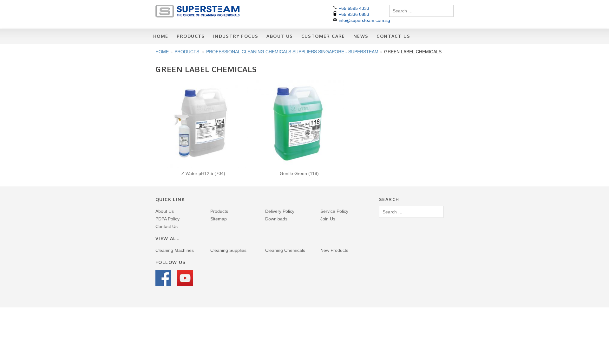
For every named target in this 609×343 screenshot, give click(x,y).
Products (191, 36)
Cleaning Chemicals (285, 250)
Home (160, 36)
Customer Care (323, 36)
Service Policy (334, 211)
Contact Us (393, 36)
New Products (334, 250)
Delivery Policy (279, 211)
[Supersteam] (197, 15)
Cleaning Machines (174, 250)
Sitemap (218, 218)
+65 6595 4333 (354, 8)
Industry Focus (236, 36)
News (361, 36)
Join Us (327, 218)
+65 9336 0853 (354, 14)
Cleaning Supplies (228, 250)
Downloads (276, 218)
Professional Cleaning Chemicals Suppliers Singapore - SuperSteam (292, 51)
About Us (279, 36)
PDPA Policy (167, 218)
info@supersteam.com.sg (364, 20)
